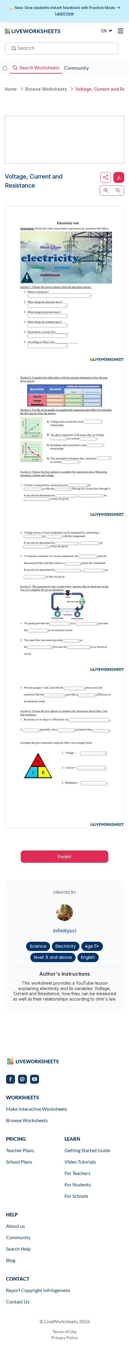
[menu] (120, 31)
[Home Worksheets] (5, 68)
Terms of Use (64, 1331)
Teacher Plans (20, 1150)
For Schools (76, 1196)
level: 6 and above (53, 957)
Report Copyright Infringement (38, 1290)
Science (38, 946)
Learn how (64, 13)
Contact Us (17, 1301)
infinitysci (64, 931)
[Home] (32, 31)
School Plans (19, 1161)
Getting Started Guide (87, 1150)
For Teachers (77, 1173)
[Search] (12, 47)
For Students (77, 1184)
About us (15, 1226)
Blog (10, 1260)
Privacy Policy (64, 1337)
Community (18, 1237)
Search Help (18, 1249)
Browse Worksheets (27, 1120)
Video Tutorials (80, 1161)
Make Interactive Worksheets (36, 1109)
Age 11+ (92, 946)
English (88, 957)
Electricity (66, 946)
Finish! (64, 856)
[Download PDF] (118, 177)
